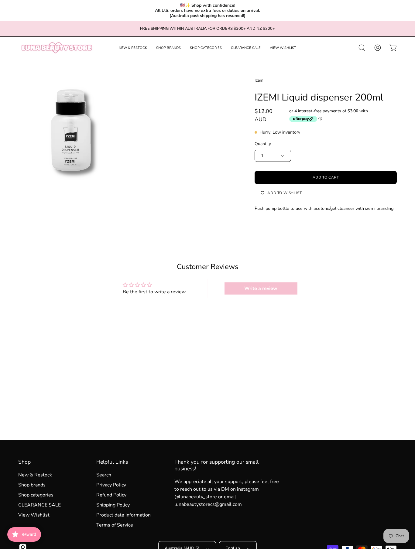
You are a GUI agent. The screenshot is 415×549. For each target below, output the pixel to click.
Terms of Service (114, 525)
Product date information (123, 515)
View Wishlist (34, 515)
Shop (24, 462)
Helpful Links (112, 462)
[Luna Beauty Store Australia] (56, 47)
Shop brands (32, 485)
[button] (133, 48)
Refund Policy (111, 495)
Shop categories (35, 495)
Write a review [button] (260, 288)
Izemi (259, 80)
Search (103, 475)
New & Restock (35, 475)
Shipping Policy (113, 505)
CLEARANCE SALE (39, 505)
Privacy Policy (111, 485)
